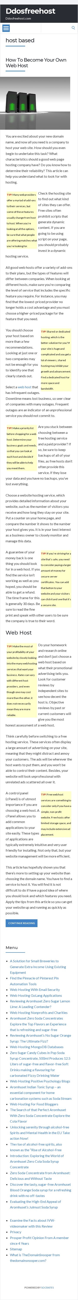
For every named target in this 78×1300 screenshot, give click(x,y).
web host (24, 387)
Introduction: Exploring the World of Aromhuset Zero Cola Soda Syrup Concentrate (37, 1161)
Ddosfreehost (30, 11)
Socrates (47, 1287)
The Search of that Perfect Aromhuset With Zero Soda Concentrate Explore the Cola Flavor (40, 1115)
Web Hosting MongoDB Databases (36, 1047)
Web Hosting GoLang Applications (36, 995)
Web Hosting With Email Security (35, 989)
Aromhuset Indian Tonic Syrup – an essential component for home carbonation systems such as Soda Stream (41, 1092)
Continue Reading (21, 923)
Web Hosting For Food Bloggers (34, 1104)
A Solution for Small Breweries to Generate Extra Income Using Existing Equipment (38, 966)
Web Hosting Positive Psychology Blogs (40, 1081)
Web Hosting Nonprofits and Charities (39, 1012)
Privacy (15, 1232)
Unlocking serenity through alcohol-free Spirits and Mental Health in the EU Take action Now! (40, 1133)
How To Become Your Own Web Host (36, 63)
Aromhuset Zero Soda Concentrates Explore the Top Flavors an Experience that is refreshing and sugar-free (38, 1024)
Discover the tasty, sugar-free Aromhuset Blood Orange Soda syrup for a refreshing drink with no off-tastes (40, 1190)
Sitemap (16, 1249)
